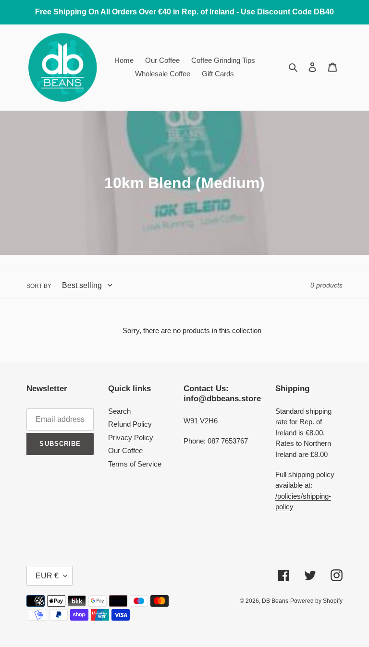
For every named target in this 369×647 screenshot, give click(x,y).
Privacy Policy (130, 437)
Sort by (38, 286)
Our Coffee (125, 450)
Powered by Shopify (316, 601)
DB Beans (275, 601)
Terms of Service (134, 464)
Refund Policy (130, 424)
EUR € (47, 576)
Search (119, 411)
